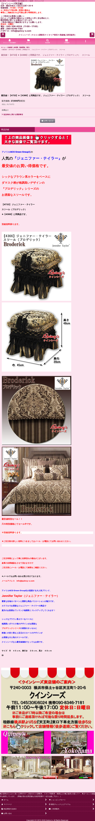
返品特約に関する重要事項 (13, 114)
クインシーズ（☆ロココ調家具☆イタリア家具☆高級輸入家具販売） (47, 35)
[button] (3, 35)
